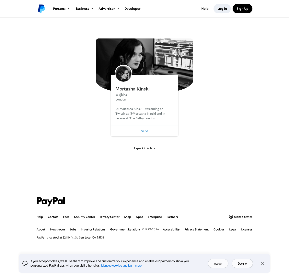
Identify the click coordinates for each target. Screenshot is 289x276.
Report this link (144, 148)
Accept (218, 263)
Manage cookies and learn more (121, 265)
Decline (242, 263)
